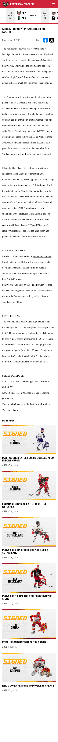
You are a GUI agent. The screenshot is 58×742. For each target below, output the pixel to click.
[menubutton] (53, 4)
